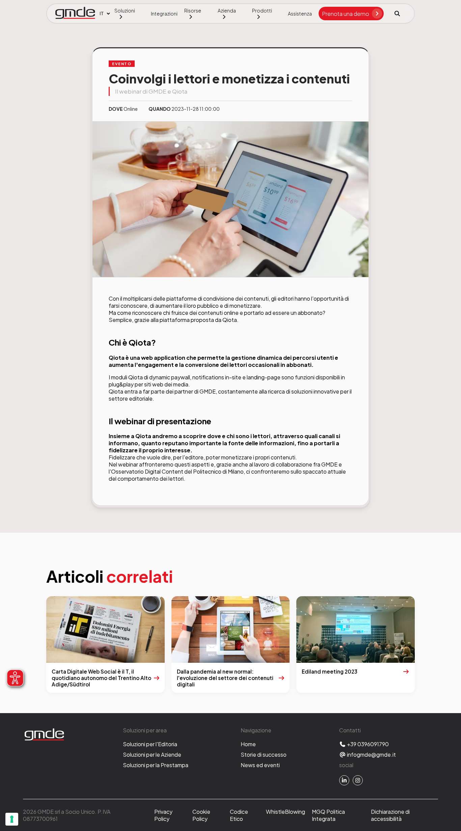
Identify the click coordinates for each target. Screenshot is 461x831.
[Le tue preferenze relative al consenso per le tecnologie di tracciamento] (11, 819)
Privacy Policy (163, 815)
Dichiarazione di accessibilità (390, 815)
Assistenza (300, 13)
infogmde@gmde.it (371, 754)
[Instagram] (358, 780)
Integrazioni (164, 13)
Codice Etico (239, 815)
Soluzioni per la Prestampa (155, 765)
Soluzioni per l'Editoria (150, 744)
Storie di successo (264, 754)
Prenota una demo (345, 13)
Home (248, 744)
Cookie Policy (201, 815)
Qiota (229, 319)
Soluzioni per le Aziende (152, 754)
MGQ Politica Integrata (328, 815)
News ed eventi (260, 765)
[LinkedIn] (344, 780)
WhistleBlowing (285, 811)
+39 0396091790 (367, 744)
